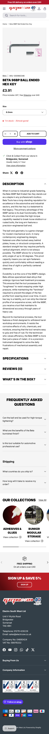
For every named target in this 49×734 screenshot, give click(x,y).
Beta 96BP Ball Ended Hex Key (21, 24)
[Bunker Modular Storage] (34, 515)
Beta (5, 76)
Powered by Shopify (33, 727)
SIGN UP (24, 584)
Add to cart (33, 134)
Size (4, 106)
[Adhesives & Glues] (12, 515)
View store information (15, 165)
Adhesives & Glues (12, 530)
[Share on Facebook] (16, 172)
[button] (45, 9)
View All (42, 500)
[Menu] (4, 9)
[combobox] (24, 15)
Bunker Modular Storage (34, 532)
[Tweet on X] (11, 172)
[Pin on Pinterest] (21, 172)
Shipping (27, 95)
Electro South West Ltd (17, 727)
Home (5, 24)
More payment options (25, 148)
